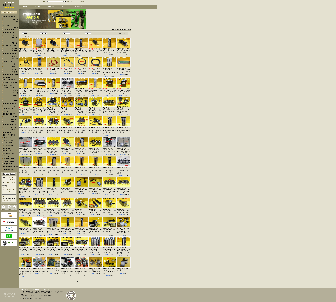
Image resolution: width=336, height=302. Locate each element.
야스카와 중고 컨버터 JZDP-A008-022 (123, 270)
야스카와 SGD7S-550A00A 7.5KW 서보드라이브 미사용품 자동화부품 (39, 51)
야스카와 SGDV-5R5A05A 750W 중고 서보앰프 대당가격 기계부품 (39, 190)
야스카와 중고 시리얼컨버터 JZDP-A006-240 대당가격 (95, 270)
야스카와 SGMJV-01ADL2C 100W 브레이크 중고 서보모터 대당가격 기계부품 (53, 211)
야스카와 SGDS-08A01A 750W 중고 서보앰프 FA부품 (81, 149)
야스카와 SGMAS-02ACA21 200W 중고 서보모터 (25, 50)
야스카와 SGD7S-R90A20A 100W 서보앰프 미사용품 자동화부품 (95, 91)
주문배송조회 (78, 6)
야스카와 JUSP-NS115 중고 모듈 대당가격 (53, 270)
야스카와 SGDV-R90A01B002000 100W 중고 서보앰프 (67, 230)
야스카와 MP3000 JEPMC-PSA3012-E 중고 (38, 69)
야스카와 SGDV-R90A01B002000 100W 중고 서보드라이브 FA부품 (67, 51)
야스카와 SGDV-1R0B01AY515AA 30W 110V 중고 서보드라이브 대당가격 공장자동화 (123, 250)
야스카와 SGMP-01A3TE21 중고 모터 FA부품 (81, 210)
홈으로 (67, 1)
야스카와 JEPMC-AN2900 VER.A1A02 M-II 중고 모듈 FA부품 (39, 91)
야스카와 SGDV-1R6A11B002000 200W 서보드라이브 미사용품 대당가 (123, 130)
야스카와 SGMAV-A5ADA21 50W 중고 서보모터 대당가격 (39, 250)
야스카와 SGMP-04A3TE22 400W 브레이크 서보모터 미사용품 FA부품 (123, 91)
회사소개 (25, 6)
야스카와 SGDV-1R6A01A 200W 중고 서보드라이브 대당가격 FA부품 (109, 250)
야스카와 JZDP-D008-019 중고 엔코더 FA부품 (95, 189)
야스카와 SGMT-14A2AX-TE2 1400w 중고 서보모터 (39, 270)
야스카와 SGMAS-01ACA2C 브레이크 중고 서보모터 (25, 230)
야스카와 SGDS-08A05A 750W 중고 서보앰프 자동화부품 (53, 170)
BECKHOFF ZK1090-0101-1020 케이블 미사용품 (53, 69)
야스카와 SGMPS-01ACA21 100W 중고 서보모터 (109, 210)
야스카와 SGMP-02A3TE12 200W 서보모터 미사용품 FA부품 (39, 110)
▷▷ (77, 281)
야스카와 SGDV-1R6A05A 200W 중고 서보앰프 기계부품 (53, 190)
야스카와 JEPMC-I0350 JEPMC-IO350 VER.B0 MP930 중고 (53, 230)
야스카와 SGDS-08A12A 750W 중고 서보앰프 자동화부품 (39, 170)
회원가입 (77, 1)
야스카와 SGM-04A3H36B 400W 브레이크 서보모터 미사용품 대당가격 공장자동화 (25, 271)
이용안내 (37, 6)
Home (113, 29)
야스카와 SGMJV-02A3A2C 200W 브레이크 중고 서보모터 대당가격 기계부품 (25, 211)
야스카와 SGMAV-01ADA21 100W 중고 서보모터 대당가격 (67, 250)
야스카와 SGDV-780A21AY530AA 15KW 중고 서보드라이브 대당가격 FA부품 (123, 150)
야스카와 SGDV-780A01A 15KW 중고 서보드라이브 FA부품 (25, 150)
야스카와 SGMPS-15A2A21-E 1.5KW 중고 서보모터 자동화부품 (95, 110)
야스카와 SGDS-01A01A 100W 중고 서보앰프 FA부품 (53, 90)
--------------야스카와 (123, 29)
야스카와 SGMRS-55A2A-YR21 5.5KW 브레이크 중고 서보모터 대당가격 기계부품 (123, 170)
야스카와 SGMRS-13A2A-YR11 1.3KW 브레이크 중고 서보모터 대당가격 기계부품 (25, 191)
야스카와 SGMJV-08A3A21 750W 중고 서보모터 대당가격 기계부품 (109, 190)
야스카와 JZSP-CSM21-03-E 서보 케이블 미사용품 (81, 69)
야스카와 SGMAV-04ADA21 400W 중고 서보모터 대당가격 (25, 250)
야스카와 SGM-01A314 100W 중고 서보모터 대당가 (25, 69)
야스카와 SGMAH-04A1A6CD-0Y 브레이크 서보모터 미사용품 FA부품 (95, 130)
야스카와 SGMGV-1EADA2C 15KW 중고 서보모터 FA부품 (39, 149)
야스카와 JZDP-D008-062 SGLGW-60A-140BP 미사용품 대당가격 (123, 230)
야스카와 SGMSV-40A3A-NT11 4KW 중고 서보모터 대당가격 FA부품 (95, 150)
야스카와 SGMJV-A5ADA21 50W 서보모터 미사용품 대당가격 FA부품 (39, 130)
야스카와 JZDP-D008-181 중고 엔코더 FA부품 (81, 189)
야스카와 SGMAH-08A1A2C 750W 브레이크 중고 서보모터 (95, 230)
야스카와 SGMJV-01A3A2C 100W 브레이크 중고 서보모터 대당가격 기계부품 (67, 211)
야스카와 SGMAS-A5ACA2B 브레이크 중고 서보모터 (123, 210)
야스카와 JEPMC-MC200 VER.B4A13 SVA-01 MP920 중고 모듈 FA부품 (109, 71)
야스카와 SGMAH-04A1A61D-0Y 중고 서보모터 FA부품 (25, 129)
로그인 (72, 1)
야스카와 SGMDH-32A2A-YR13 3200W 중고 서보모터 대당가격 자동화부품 (67, 91)
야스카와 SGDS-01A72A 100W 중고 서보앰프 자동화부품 (95, 170)
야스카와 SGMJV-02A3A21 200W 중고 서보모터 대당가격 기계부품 (123, 190)
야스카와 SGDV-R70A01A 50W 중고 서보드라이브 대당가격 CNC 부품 (95, 250)
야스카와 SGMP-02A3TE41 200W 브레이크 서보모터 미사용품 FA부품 (25, 110)
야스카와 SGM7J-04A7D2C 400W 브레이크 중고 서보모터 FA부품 (81, 91)
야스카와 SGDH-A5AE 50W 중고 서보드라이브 (109, 50)
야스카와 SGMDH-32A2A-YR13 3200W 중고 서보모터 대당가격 (67, 271)
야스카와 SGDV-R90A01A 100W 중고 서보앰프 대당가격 (81, 250)
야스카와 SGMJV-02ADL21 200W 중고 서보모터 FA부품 (67, 149)
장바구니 (64, 6)
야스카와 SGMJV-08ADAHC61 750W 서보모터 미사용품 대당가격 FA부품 (53, 130)
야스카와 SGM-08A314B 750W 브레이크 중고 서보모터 (123, 50)
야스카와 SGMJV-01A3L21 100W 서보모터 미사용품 (95, 50)
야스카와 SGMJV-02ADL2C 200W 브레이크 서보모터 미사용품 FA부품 (67, 130)
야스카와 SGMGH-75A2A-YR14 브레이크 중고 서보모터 (39, 230)
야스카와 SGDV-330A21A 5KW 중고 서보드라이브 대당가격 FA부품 (25, 170)
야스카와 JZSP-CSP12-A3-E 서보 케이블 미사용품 (67, 69)
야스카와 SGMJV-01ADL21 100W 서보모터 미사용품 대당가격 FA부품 (81, 130)
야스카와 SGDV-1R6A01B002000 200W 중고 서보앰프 (81, 230)
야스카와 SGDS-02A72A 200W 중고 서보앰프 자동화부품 (81, 170)
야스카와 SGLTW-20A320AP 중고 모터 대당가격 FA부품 (95, 210)
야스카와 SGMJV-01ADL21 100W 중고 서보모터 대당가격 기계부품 (39, 211)
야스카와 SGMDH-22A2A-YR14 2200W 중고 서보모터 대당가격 (81, 271)
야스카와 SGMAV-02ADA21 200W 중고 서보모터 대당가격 (53, 250)
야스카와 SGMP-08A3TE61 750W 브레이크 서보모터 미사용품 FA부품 (109, 91)
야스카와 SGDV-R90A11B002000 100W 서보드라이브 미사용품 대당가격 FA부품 (109, 130)
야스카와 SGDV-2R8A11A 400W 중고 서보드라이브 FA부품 (81, 51)
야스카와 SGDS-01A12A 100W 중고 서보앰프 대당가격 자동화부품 (109, 170)
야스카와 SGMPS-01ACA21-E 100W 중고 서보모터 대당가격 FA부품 (53, 150)
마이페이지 (51, 6)
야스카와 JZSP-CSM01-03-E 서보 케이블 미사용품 (95, 69)
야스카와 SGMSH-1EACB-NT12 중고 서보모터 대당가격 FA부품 (109, 150)
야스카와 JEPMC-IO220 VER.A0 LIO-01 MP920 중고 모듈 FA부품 (25, 91)
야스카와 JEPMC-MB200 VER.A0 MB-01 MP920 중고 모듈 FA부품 (123, 70)
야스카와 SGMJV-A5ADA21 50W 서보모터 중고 (53, 50)
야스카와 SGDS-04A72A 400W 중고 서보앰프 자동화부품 (67, 170)
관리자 (82, 1)
